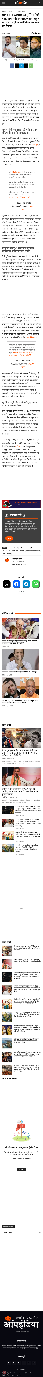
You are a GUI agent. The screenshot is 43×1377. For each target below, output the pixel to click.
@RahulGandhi (17, 172)
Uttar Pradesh (6, 550)
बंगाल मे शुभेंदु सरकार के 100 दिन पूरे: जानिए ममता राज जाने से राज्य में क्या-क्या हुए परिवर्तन (20, 792)
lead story (26, 547)
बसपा (4, 553)
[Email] (26, 65)
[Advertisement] (21, 879)
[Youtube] (34, 1363)
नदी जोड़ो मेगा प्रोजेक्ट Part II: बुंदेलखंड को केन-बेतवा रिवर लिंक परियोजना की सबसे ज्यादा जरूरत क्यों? (26, 1041)
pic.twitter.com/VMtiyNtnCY (19, 197)
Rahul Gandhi (34, 547)
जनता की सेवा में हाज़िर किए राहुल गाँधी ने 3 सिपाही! (19, 672)
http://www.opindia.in (18, 561)
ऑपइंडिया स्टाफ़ (36, 33)
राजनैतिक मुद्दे (5, 747)
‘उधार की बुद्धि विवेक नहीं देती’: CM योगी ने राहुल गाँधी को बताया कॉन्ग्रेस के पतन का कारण (20, 701)
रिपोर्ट (15, 11)
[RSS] (19, 1363)
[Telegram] (21, 65)
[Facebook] (12, 65)
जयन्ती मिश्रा (4, 797)
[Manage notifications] (4, 1372)
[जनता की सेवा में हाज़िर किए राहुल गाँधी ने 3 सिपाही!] (20, 659)
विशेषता (3, 758)
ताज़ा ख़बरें (6, 942)
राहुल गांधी (9, 553)
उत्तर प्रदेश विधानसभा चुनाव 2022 (33, 550)
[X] (17, 65)
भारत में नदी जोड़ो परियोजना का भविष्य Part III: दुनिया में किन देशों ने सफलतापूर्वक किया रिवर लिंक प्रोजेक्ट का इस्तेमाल (27, 848)
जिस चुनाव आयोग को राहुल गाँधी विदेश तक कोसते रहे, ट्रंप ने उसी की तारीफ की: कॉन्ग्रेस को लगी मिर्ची (19, 753)
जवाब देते (34, 144)
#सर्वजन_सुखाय (28, 352)
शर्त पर (17, 446)
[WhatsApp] (31, 65)
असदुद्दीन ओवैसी (15, 550)
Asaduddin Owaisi (13, 547)
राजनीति (10, 11)
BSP (21, 547)
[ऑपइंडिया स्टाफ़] (7, 563)
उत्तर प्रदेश (22, 550)
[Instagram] (14, 1363)
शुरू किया (30, 337)
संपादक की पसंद (21, 11)
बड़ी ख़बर (4, 11)
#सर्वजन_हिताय (18, 352)
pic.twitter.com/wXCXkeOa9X (20, 355)
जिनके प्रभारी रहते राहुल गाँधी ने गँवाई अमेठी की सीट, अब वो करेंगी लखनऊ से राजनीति (19, 642)
